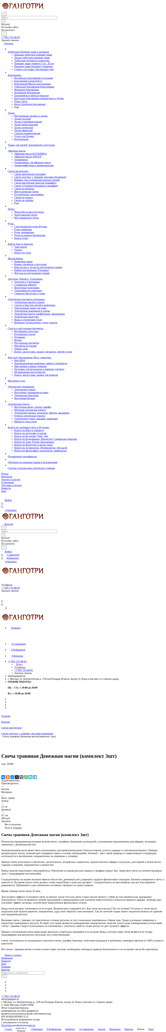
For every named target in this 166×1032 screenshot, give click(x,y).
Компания (6, 958)
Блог (3, 963)
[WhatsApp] (26, 777)
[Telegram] (35, 777)
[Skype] (30, 777)
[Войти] (2, 597)
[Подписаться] (4, 976)
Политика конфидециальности (18, 1025)
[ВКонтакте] (3, 777)
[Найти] (4, 34)
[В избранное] (2, 767)
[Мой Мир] (12, 777)
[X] (17, 777)
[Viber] (21, 777)
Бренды (5, 969)
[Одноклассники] (8, 777)
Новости (6, 961)
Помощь (6, 966)
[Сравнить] (3, 770)
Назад (19, 664)
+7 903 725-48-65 (10, 37)
